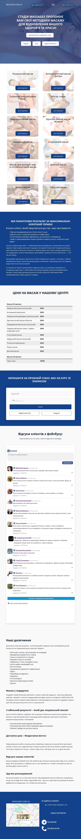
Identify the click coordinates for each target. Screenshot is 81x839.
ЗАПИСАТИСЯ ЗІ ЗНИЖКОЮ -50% (40, 35)
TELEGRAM (51, 822)
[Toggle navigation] (53, 4)
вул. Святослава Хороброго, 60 (56, 805)
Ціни (36, 44)
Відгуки (26, 44)
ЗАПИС (40, 407)
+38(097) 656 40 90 (24, 413)
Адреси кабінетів (50, 44)
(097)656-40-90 (53, 828)
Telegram (56, 413)
